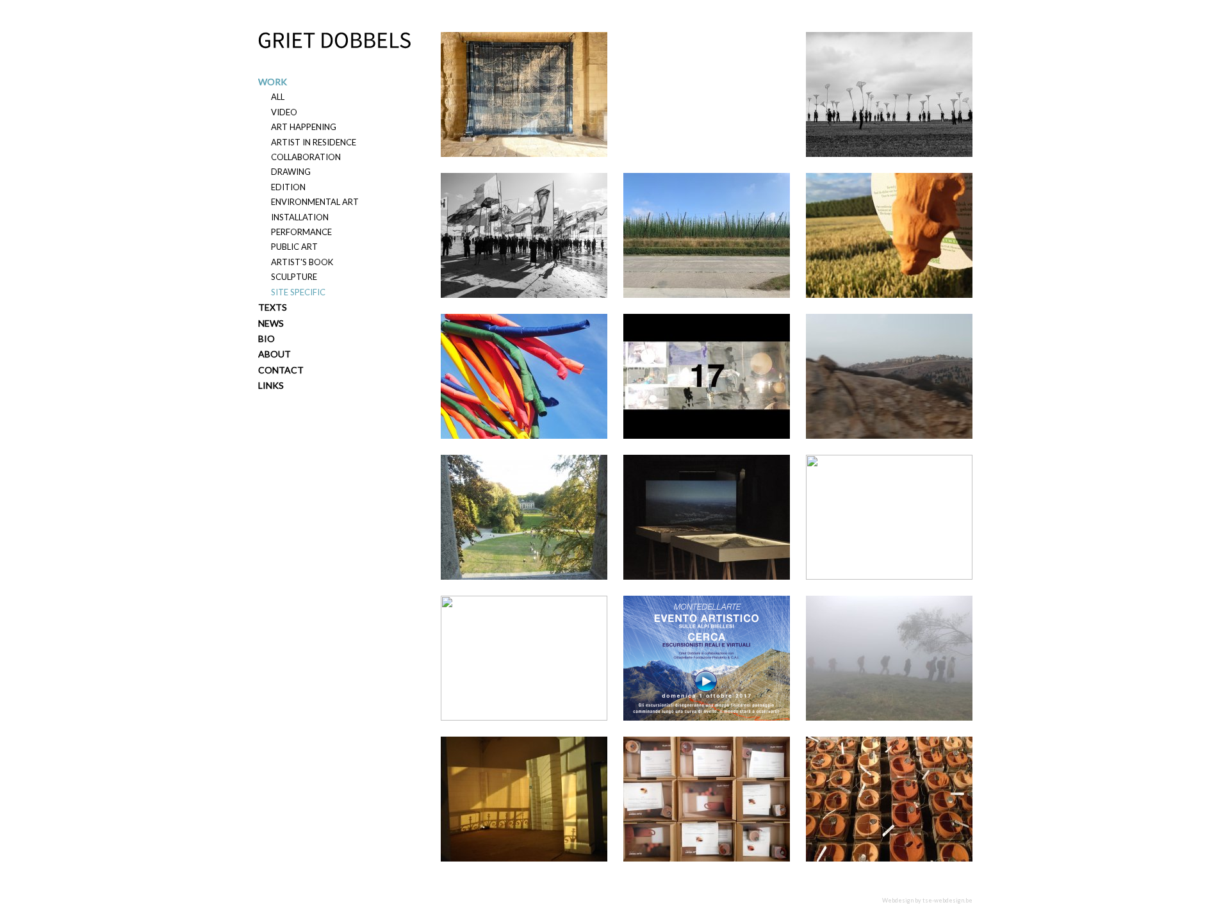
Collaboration (306, 157)
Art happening (303, 127)
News (271, 323)
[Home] (334, 40)
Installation (300, 217)
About (274, 353)
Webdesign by (927, 900)
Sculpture (294, 277)
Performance (301, 232)
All (277, 97)
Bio (266, 338)
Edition (288, 187)
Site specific (298, 292)
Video (284, 112)
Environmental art (315, 202)
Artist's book (302, 262)
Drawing (291, 172)
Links (271, 385)
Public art (294, 246)
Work (272, 81)
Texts (272, 307)
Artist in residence (313, 142)
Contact (281, 369)
